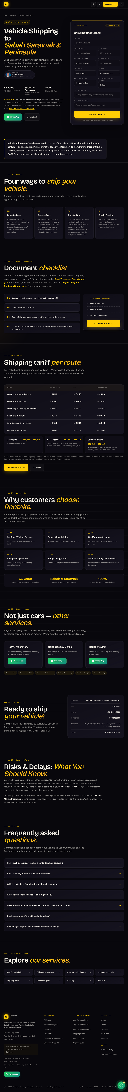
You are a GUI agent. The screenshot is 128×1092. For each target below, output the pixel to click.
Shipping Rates (79, 1034)
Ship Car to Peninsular (82, 1029)
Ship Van (47, 1029)
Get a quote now (15, 467)
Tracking (104, 1029)
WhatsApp (14, 117)
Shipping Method (80, 78)
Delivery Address (81, 100)
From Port (78, 68)
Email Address (79, 48)
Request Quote (79, 1043)
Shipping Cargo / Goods (53, 1043)
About (103, 1020)
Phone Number (103, 48)
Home (6, 15)
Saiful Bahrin (18, 75)
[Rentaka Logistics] (6, 4)
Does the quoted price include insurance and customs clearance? (38, 905)
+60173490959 (114, 718)
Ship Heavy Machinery (53, 1038)
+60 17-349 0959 (113, 712)
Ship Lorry (48, 1034)
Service (13, 15)
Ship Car (47, 1020)
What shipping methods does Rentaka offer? (28, 873)
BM (99, 4)
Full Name (78, 38)
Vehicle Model (103, 58)
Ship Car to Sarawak (81, 1025)
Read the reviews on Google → (21, 108)
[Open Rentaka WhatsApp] (121, 1085)
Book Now (37, 467)
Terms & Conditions (109, 1054)
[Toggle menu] (121, 4)
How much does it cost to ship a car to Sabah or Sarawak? (35, 863)
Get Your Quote (95, 114)
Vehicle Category (81, 58)
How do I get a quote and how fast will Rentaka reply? (33, 926)
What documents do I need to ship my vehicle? (29, 895)
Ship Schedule (78, 1038)
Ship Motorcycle (51, 1025)
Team (103, 1025)
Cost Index (105, 1034)
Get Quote (109, 4)
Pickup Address (80, 90)
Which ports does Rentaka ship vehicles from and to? (32, 884)
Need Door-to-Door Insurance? (105, 79)
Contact (104, 1038)
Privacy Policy (107, 1050)
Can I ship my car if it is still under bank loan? (28, 916)
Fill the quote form (102, 323)
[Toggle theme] (93, 4)
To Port (101, 68)
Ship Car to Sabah (80, 1020)
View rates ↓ (32, 117)
